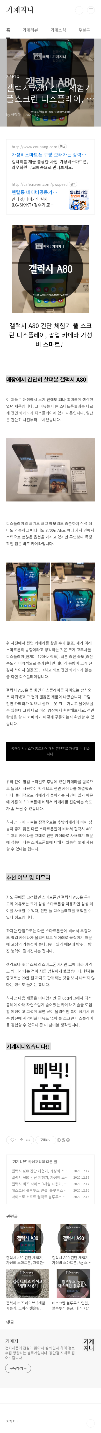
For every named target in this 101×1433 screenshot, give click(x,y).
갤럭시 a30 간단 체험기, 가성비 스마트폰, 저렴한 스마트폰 (40, 1173)
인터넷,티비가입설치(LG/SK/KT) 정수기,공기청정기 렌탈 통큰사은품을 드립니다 (35, 202)
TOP (90, 1423)
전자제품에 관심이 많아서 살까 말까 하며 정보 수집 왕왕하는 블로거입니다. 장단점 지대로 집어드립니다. (40, 1352)
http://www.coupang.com (34, 147)
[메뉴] (91, 10)
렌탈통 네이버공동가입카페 (34, 192)
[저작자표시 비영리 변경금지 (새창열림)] (63, 1140)
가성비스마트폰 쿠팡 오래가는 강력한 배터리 (49, 154)
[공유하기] (21, 1140)
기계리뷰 (30, 30)
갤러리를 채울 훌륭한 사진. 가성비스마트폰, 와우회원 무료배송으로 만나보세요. (50, 164)
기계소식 (58, 30)
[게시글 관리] (28, 1140)
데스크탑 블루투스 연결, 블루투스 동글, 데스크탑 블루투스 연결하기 (39, 1193)
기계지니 (20, 10)
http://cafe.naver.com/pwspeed (40, 184)
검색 (79, 10)
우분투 (84, 30)
